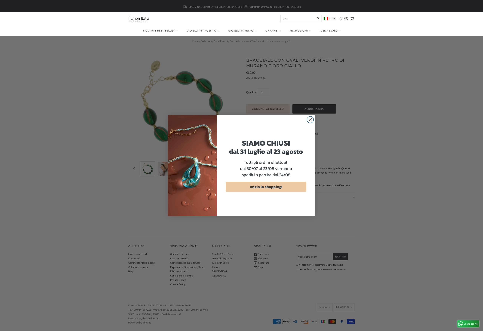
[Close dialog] (310, 119)
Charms (271, 30)
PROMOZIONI (298, 30)
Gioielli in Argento (201, 30)
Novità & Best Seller (159, 30)
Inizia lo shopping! (266, 187)
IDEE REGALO (329, 30)
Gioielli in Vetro (241, 30)
